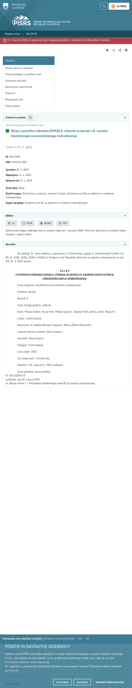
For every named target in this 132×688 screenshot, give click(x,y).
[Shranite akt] (114, 50)
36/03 (29, 147)
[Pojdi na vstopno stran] (14, 9)
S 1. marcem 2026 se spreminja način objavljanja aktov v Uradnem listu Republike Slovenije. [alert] (59, 40)
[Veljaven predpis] (7, 131)
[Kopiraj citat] (30, 117)
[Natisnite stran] (126, 50)
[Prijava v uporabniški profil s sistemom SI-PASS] (119, 6)
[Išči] (104, 6)
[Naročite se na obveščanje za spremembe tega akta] (107, 50)
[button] (66, 117)
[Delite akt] (120, 50)
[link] (12, 34)
